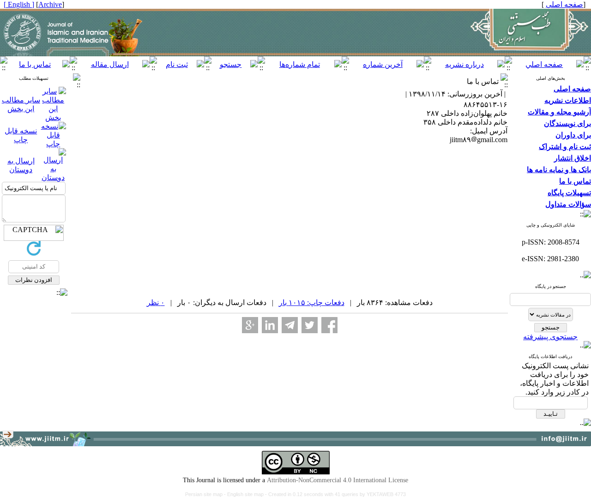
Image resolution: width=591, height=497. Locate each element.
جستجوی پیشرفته (550, 337)
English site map (246, 494)
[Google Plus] (250, 325)
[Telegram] (290, 325)
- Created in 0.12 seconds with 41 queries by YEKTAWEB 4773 (335, 494)
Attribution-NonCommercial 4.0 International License (337, 480)
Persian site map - (206, 494)
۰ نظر (156, 302)
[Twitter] (310, 325)
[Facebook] (329, 325)
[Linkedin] (270, 325)
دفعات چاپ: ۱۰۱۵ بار (311, 302)
